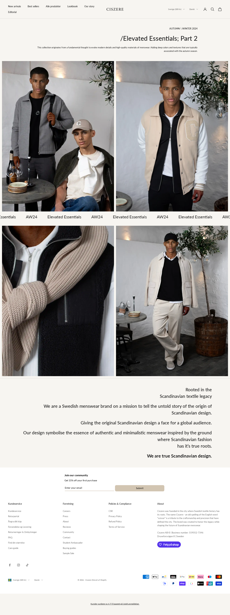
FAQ (10, 537)
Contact (66, 537)
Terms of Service (117, 527)
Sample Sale (68, 553)
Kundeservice (14, 511)
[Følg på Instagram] (18, 565)
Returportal (13, 516)
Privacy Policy (115, 516)
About (66, 521)
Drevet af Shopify (99, 580)
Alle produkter (53, 6)
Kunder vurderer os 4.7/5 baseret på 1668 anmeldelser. (115, 604)
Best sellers (33, 6)
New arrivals (14, 6)
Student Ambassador (73, 542)
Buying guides (69, 548)
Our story (89, 6)
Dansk (192, 9)
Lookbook (72, 6)
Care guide (13, 548)
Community (68, 532)
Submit (139, 488)
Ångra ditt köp (15, 521)
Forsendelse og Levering (19, 527)
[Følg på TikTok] (27, 565)
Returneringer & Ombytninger (22, 532)
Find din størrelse (16, 542)
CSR (111, 511)
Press (65, 516)
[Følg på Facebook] (9, 565)
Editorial (12, 12)
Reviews (67, 527)
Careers (66, 511)
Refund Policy (115, 521)
